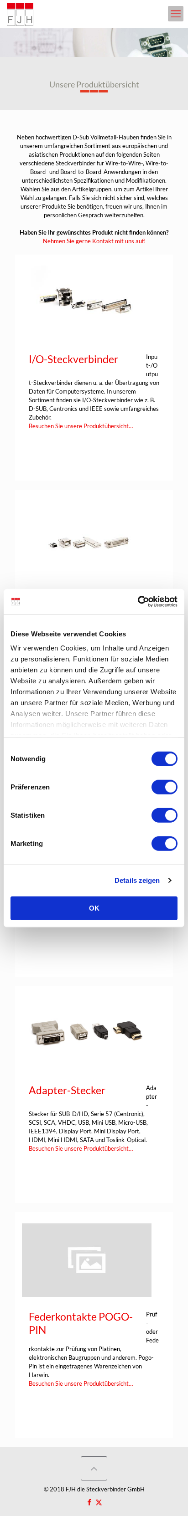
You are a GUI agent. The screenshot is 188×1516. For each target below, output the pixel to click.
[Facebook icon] (89, 1502)
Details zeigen (137, 880)
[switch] (164, 786)
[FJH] (20, 13)
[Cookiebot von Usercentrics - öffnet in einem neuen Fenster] (138, 602)
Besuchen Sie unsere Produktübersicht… (81, 426)
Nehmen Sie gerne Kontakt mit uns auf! (94, 241)
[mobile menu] (175, 13)
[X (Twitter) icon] (98, 1502)
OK (94, 908)
